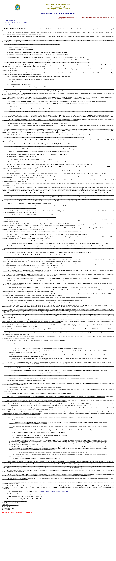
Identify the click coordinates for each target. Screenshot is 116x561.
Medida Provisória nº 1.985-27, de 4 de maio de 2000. (54, 491)
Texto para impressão (11, 20)
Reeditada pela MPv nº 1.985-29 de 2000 (16, 22)
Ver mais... (8, 24)
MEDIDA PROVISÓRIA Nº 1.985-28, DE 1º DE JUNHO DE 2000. (58, 13)
